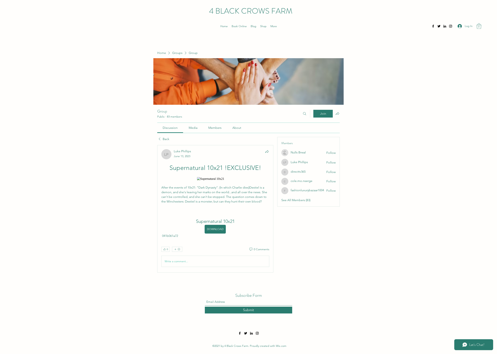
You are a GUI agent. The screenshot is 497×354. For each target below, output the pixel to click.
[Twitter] (439, 26)
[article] (215, 209)
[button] (479, 26)
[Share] (267, 151)
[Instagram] (451, 26)
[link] (170, 128)
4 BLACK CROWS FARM (250, 10)
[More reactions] (177, 249)
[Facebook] (433, 26)
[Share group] (337, 113)
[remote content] (215, 179)
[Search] (304, 114)
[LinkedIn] (445, 26)
